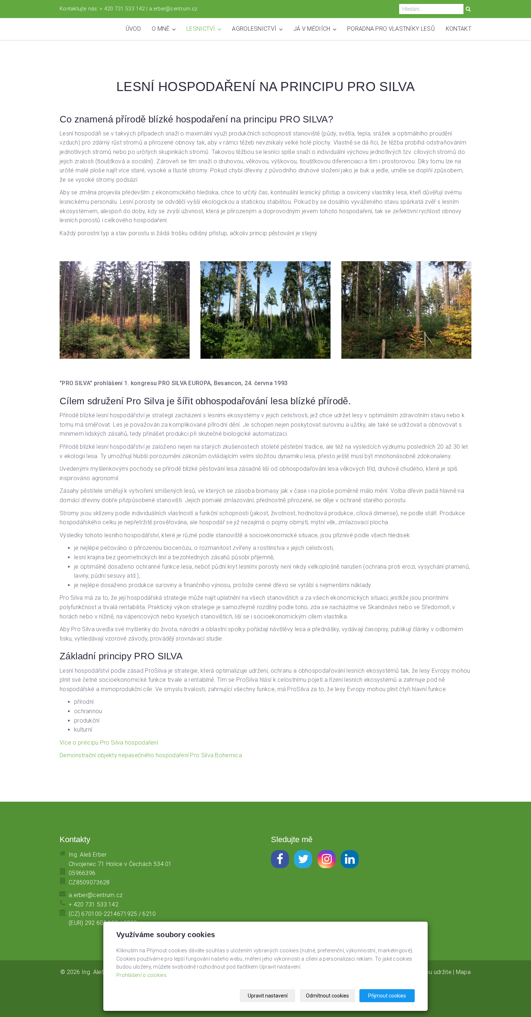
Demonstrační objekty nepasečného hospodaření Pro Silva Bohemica (151, 755)
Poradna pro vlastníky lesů (391, 28)
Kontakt (458, 28)
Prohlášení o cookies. (142, 975)
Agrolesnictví (255, 28)
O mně (161, 28)
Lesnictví (201, 28)
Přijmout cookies (387, 996)
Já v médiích (312, 28)
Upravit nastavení (268, 996)
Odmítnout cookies (327, 996)
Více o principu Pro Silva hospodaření (109, 742)
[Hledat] (468, 9)
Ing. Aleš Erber (101, 972)
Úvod (133, 28)
